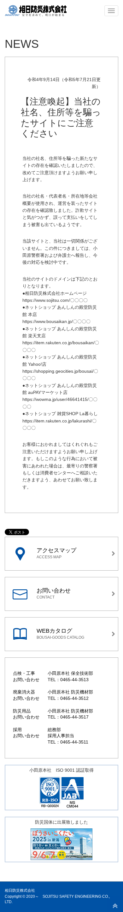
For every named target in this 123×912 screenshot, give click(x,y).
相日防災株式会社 (20, 890)
